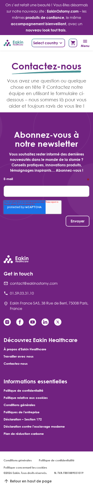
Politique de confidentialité (23, 390)
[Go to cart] (73, 43)
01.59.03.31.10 (22, 293)
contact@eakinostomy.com (34, 283)
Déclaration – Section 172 (23, 419)
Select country (45, 43)
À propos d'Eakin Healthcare (25, 349)
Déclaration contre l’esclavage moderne (34, 426)
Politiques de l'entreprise (22, 412)
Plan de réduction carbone (24, 433)
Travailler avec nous (18, 356)
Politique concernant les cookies (25, 467)
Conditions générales (19, 405)
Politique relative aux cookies (26, 398)
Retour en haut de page (31, 481)
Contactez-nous (16, 363)
